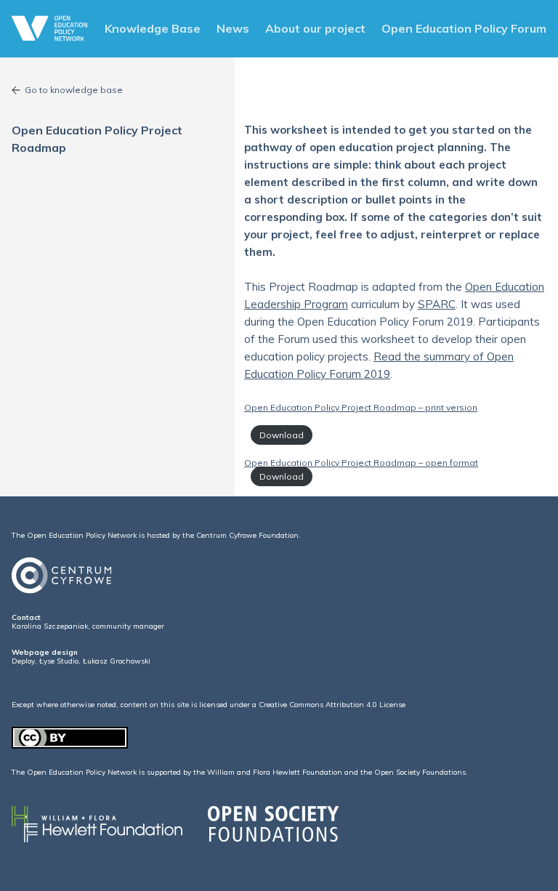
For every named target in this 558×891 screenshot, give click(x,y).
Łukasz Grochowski (116, 661)
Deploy (23, 661)
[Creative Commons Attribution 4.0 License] (70, 746)
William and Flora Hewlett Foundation (274, 772)
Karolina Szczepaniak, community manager (88, 626)
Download (281, 435)
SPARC (437, 304)
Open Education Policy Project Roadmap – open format (361, 462)
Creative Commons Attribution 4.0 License (332, 704)
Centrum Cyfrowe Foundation (247, 535)
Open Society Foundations (420, 772)
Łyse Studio (58, 661)
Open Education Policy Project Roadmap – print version (360, 407)
